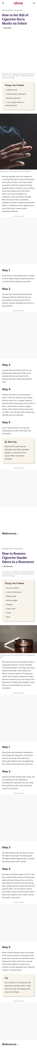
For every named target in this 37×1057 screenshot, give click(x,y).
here (13, 77)
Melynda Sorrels (8, 566)
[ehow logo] (18, 3)
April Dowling (7, 28)
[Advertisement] (18, 50)
